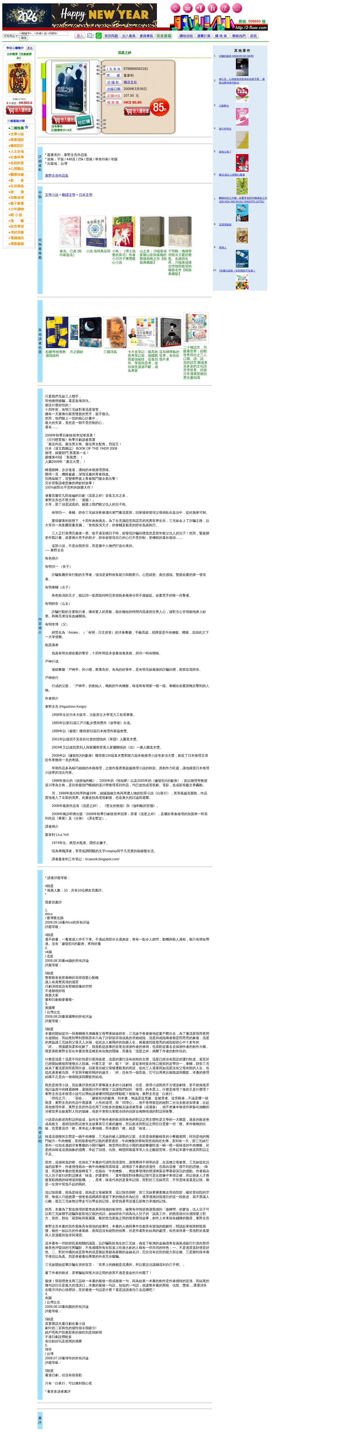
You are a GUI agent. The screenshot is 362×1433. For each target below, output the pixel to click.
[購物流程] (186, 37)
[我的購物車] (188, 12)
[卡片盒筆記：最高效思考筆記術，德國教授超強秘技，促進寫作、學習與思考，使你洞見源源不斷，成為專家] (143, 332)
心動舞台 (224, 105)
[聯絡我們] (238, 37)
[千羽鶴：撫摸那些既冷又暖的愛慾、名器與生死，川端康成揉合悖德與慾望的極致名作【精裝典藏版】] (181, 232)
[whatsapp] (99, 37)
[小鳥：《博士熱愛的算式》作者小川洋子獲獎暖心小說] (125, 232)
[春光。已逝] (72, 232)
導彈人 (222, 247)
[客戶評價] (90, 37)
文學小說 (51, 195)
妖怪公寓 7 (225, 151)
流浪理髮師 (225, 224)
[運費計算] (203, 37)
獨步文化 (130, 82)
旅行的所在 (225, 128)
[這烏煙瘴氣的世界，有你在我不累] (170, 332)
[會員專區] (146, 37)
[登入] (80, 37)
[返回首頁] (253, 37)
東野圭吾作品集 (57, 175)
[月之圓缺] (86, 332)
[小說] (98, 232)
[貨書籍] (163, 37)
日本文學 (85, 195)
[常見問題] (225, 12)
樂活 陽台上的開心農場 (232, 174)
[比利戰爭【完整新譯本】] (19, 78)
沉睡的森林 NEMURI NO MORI (236, 56)
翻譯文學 (68, 195)
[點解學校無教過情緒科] (57, 332)
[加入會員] (200, 12)
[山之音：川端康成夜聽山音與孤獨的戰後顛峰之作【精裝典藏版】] (153, 232)
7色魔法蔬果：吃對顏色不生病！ (237, 270)
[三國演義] (114, 332)
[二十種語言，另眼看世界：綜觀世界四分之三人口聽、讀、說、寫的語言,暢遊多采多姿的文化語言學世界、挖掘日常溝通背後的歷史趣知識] (196, 328)
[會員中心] (212, 12)
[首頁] (237, 12)
